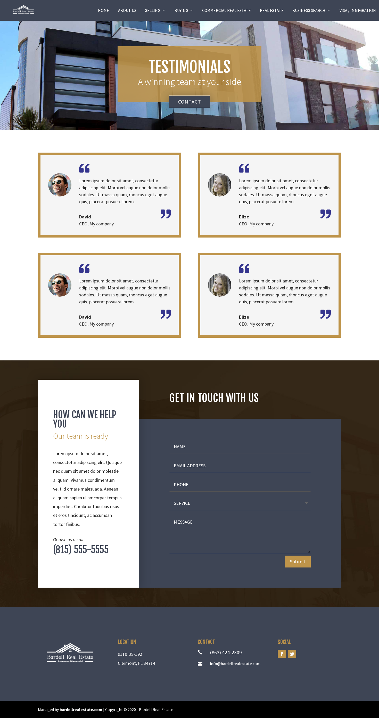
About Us (127, 10)
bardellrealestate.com (81, 709)
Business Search (308, 10)
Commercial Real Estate (226, 10)
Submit (298, 561)
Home (103, 10)
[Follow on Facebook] (282, 654)
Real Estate (272, 10)
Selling (152, 10)
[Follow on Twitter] (292, 654)
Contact (189, 101)
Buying (181, 10)
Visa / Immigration (358, 10)
